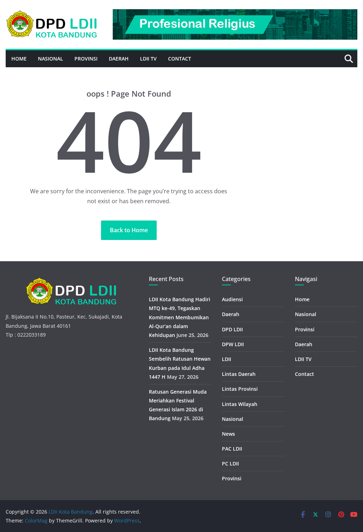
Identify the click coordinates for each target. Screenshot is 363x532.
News (228, 433)
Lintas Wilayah (239, 404)
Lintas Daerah (239, 374)
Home (19, 58)
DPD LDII (232, 329)
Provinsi (85, 58)
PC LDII (230, 463)
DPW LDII (233, 344)
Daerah (119, 58)
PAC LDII (232, 448)
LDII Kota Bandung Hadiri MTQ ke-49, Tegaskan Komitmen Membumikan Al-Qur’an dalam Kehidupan (179, 317)
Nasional (50, 58)
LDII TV (148, 58)
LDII (226, 359)
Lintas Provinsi (240, 388)
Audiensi (232, 299)
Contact (179, 58)
